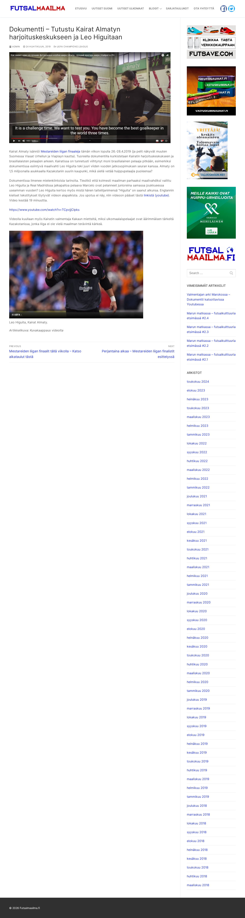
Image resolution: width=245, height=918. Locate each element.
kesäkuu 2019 (197, 752)
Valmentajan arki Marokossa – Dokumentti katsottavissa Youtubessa (208, 299)
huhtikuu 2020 (197, 664)
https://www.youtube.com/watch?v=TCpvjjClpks (44, 210)
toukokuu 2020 (198, 655)
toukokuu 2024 (198, 381)
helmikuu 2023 (197, 426)
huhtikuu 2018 (197, 876)
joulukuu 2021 (197, 496)
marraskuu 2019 (198, 708)
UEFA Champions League (72, 46)
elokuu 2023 (196, 390)
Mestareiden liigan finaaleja (60, 151)
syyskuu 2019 (197, 726)
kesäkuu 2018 (197, 858)
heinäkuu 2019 (197, 744)
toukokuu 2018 (197, 867)
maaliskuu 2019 (198, 779)
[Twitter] (231, 8)
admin (16, 46)
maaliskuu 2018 (198, 885)
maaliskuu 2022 (198, 470)
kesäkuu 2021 (197, 540)
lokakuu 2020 (197, 611)
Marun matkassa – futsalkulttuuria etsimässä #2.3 (211, 329)
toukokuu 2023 (198, 408)
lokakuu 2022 (197, 443)
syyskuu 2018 (197, 832)
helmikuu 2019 (197, 788)
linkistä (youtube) (156, 195)
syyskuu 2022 (197, 452)
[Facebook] (223, 8)
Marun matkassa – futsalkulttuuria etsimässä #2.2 (211, 343)
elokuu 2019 (195, 735)
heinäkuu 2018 (197, 850)
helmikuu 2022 (197, 478)
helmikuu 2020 (197, 682)
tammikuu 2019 (198, 797)
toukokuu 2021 (197, 549)
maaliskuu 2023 (198, 417)
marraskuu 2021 (198, 505)
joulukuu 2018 (197, 806)
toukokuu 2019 (197, 761)
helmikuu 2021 (197, 576)
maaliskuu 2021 (198, 567)
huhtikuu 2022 (197, 461)
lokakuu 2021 (196, 514)
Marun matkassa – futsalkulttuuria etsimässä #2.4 (211, 315)
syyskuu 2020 (197, 620)
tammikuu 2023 (198, 434)
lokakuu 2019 (196, 717)
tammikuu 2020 (198, 691)
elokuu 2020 (196, 629)
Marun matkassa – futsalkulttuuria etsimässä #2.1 (211, 357)
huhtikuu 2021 (197, 558)
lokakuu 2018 (196, 823)
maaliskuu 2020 (198, 673)
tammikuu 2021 (198, 585)
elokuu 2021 (195, 532)
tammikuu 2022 (198, 487)
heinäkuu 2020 (197, 637)
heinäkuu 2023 (197, 399)
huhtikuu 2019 (197, 770)
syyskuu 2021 (197, 523)
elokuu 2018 (195, 841)
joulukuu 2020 (197, 593)
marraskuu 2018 (198, 814)
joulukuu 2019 (197, 699)
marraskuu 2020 (199, 602)
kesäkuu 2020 (197, 646)
